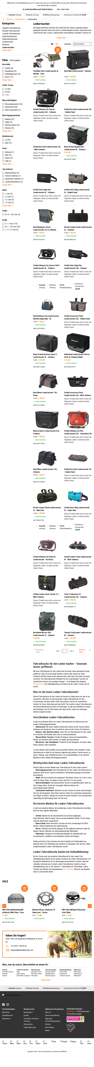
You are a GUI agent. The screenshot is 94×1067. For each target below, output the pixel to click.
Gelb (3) (8, 161)
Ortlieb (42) (9, 68)
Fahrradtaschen (38, 684)
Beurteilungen (82, 1011)
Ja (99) (7, 140)
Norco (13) (9, 77)
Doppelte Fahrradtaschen (11, 28)
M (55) (7, 92)
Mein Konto (6, 1012)
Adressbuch (6, 1019)
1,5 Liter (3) (9, 202)
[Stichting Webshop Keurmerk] (75, 1019)
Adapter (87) (9, 119)
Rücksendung (28, 1024)
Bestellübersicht (7, 1015)
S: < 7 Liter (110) (11, 224)
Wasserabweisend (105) (13, 104)
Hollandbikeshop (39, 859)
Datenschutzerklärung (52, 1015)
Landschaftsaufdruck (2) (14, 182)
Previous (4, 906)
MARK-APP (64, 1051)
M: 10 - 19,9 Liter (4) (12, 214)
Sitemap (48, 1024)
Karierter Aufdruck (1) (13, 176)
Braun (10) (9, 158)
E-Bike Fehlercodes (30, 1027)
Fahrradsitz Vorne (36, 972)
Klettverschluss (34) (12, 125)
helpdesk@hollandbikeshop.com (22, 950)
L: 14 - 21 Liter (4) (11, 230)
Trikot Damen (63, 972)
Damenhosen (63, 974)
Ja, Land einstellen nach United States (37, 9)
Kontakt (26, 1015)
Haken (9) (8, 122)
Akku (18, 972)
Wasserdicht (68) (11, 107)
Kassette (4, 974)
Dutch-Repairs (49, 1027)
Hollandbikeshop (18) (12, 74)
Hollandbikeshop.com (47, 1051)
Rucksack (5, 44)
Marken (47, 1030)
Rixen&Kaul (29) (11, 71)
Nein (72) (8, 143)
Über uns (48, 1012)
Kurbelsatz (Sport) (7, 972)
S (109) (8, 89)
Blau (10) (8, 155)
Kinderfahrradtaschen (10, 39)
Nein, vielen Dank (63, 9)
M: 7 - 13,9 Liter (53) (12, 227)
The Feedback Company (74, 1014)
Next (90, 906)
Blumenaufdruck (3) (12, 173)
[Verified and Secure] (71, 1028)
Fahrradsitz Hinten (36, 974)
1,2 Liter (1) (9, 197)
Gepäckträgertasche (9, 36)
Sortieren (67, 44)
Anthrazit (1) (9, 152)
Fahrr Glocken (68, 869)
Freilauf (4, 975)
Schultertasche (7, 42)
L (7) (7, 95)
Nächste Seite (82, 651)
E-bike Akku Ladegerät (23, 975)
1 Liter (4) (8, 194)
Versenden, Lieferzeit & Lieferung (31, 1020)
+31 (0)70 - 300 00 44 (19, 946)
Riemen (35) (9, 128)
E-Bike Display (21, 974)
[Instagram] (7, 1004)
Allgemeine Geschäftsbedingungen (52, 1020)
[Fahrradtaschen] (4, 19)
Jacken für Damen (64, 975)
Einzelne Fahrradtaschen (11, 31)
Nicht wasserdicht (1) (13, 110)
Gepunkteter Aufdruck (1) (14, 179)
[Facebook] (3, 1004)
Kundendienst (28, 1012)
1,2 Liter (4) (9, 200)
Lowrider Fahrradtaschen (11, 33)
